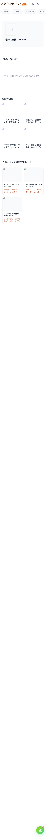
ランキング (30, 11)
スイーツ (17, 11)
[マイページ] (38, 4)
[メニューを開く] (43, 4)
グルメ (6, 11)
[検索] (33, 4)
